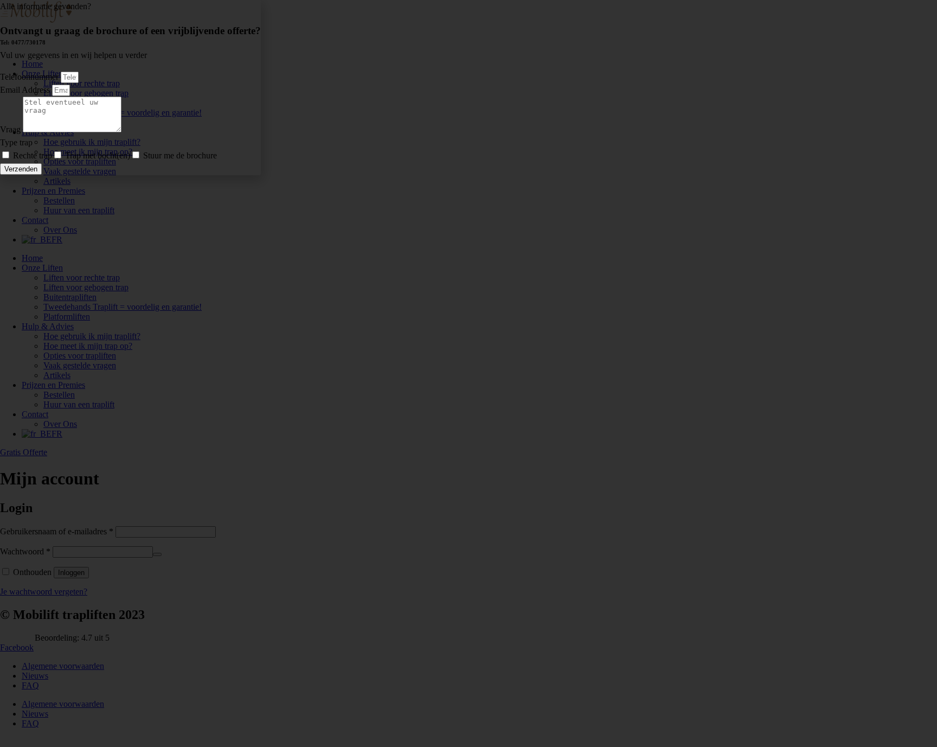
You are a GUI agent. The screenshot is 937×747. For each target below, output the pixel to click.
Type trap (16, 142)
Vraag (11, 129)
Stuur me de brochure (180, 155)
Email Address (26, 89)
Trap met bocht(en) (97, 155)
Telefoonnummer (30, 76)
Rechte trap (32, 155)
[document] (468, 373)
